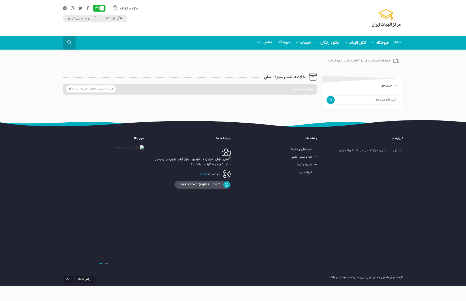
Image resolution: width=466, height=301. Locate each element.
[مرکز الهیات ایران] (386, 18)
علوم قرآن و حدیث (301, 149)
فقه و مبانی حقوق (301, 157)
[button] (106, 263)
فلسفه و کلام (304, 164)
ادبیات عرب (305, 172)
